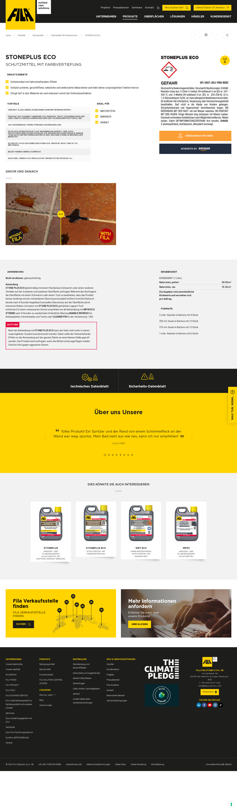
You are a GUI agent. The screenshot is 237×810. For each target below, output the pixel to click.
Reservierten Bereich (116, 695)
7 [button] (128, 455)
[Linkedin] (198, 705)
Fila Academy (113, 685)
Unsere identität (13, 669)
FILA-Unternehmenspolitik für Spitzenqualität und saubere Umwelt (19, 704)
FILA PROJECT (12, 685)
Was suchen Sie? (174, 8)
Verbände (10, 727)
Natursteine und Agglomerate (86, 673)
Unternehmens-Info (74, 764)
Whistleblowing (157, 764)
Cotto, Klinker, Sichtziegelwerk (86, 688)
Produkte (130, 16)
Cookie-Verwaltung (138, 764)
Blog (41, 700)
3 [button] (113, 455)
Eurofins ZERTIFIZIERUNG (17, 737)
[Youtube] (209, 705)
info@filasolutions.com (209, 686)
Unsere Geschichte (14, 664)
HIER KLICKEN (140, 624)
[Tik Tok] (220, 705)
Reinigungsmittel (47, 664)
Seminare (137, 8)
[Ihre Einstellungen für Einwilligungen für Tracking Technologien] (231, 804)
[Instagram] (215, 705)
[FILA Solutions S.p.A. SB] (28, 15)
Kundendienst (221, 16)
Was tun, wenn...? (47, 695)
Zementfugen (79, 683)
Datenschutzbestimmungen (98, 764)
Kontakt (149, 8)
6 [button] (124, 455)
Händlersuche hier (199, 136)
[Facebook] (204, 705)
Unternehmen (106, 16)
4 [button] (116, 455)
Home (8, 35)
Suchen (21, 624)
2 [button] (109, 455)
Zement (76, 694)
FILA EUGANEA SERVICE (17, 695)
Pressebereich (121, 8)
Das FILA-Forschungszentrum (19, 732)
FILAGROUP (11, 674)
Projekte (105, 8)
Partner (9, 743)
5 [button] (120, 455)
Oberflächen (154, 16)
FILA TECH (10, 690)
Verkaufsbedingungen (117, 700)
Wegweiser (208, 692)
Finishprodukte (46, 674)
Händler (197, 16)
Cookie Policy (120, 764)
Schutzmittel (38, 35)
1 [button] (105, 455)
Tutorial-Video (45, 705)
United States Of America (210, 8)
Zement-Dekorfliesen (82, 678)
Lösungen (177, 16)
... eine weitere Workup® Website (217, 764)
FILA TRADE (11, 680)
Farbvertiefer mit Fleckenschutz (64, 35)
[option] (195, 90)
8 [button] (132, 455)
